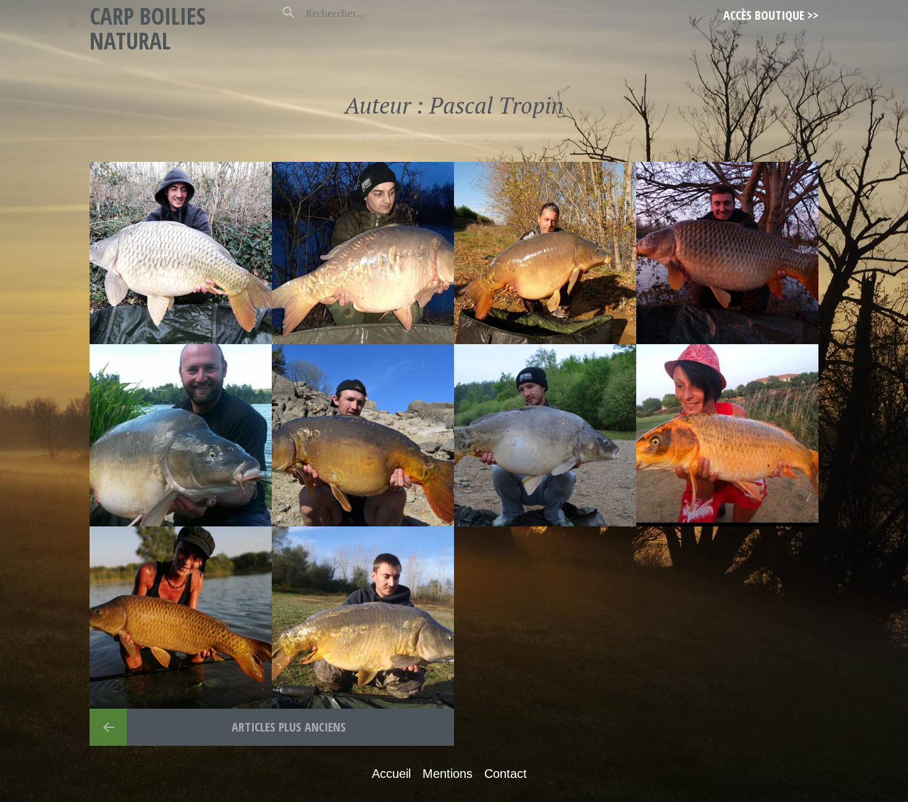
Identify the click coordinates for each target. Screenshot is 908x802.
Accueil (391, 773)
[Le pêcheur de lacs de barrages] (545, 435)
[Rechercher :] (356, 13)
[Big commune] (181, 253)
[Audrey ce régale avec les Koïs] (727, 435)
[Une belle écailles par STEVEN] (363, 253)
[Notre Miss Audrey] (181, 617)
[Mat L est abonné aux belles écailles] (363, 617)
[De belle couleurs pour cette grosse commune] (727, 253)
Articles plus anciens (287, 727)
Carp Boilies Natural (148, 28)
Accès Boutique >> (770, 15)
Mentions (447, 773)
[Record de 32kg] (545, 253)
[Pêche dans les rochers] (363, 435)
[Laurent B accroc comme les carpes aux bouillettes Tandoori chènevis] (181, 435)
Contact (505, 773)
